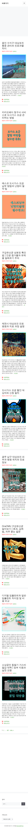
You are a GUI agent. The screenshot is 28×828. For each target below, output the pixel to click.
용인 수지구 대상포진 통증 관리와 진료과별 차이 (13, 46)
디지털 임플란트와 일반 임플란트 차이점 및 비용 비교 (14, 598)
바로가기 (5, 3)
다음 (11, 730)
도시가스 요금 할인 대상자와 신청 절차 (13, 391)
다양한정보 (6, 99)
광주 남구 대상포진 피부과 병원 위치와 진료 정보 (13, 459)
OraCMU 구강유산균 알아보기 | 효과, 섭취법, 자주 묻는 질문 (13, 529)
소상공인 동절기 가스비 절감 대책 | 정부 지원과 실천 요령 (14, 667)
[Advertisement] (14, 22)
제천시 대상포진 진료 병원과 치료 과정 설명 (13, 325)
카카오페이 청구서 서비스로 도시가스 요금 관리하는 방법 (14, 115)
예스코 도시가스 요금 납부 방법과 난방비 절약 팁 (13, 186)
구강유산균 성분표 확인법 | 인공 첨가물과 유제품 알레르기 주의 (14, 255)
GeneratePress (19, 826)
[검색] (23, 803)
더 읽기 (19, 95)
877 (8, 730)
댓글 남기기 (7, 101)
